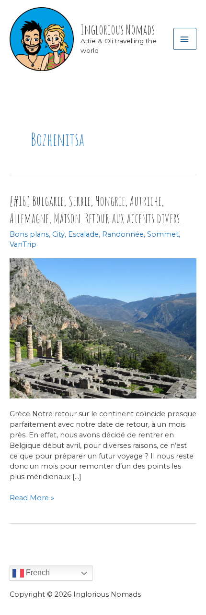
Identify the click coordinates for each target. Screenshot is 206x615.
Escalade (83, 234)
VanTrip (23, 244)
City (58, 234)
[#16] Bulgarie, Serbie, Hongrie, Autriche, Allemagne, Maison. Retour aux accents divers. (96, 210)
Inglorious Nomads (117, 29)
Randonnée (123, 234)
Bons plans (29, 234)
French (37, 573)
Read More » (32, 498)
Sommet (163, 234)
